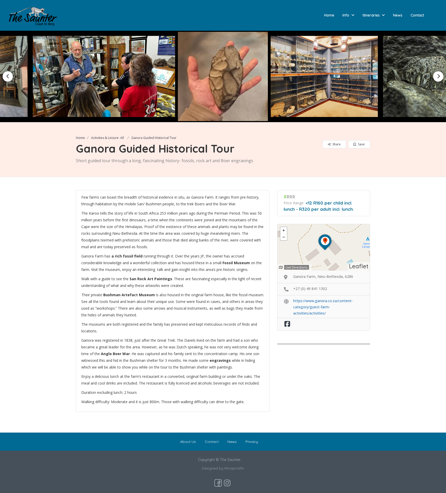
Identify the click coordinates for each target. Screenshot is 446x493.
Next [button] (438, 76)
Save (361, 144)
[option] (104, 76)
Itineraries (371, 15)
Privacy (251, 441)
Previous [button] (7, 76)
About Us (188, 441)
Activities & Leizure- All (107, 138)
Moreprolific (234, 468)
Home (329, 15)
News (397, 15)
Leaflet (359, 266)
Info (346, 15)
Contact (417, 15)
